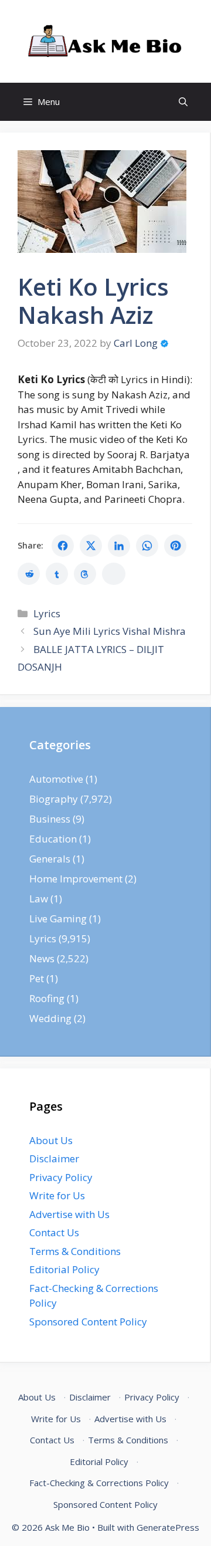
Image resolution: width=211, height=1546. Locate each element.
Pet (36, 978)
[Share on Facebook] (63, 545)
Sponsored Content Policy (88, 1321)
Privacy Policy (61, 1177)
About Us (51, 1140)
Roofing (46, 998)
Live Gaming (58, 918)
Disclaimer (54, 1158)
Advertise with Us (69, 1214)
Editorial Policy (64, 1269)
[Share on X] (91, 545)
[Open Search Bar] (183, 102)
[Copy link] (113, 574)
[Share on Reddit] (29, 574)
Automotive (56, 779)
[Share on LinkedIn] (119, 545)
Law (38, 898)
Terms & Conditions (75, 1251)
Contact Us (54, 1232)
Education (53, 838)
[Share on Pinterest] (175, 545)
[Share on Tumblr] (57, 574)
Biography (53, 799)
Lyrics (46, 613)
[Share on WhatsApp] (147, 545)
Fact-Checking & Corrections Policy (99, 1483)
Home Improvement (75, 878)
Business (49, 819)
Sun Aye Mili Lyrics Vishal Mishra (109, 631)
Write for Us (57, 1195)
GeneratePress (168, 1527)
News (42, 958)
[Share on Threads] (85, 574)
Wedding (50, 1018)
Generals (49, 858)
